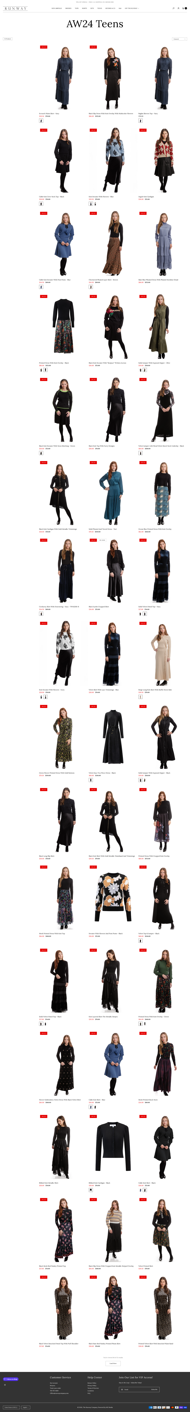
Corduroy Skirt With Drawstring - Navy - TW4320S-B (59, 607)
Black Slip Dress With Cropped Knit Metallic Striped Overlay (111, 1266)
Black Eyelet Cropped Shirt (99, 607)
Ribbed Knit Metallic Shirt (48, 1183)
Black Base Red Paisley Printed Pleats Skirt (104, 1344)
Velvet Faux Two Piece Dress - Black (102, 773)
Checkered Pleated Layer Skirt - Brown (103, 280)
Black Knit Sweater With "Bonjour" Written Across (107, 363)
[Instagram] (5, 1385)
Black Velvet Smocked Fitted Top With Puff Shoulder (58, 1344)
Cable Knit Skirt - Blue (97, 1100)
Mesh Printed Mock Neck (148, 1100)
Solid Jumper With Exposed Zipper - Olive (154, 363)
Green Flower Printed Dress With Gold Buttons (56, 773)
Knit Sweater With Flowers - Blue (101, 197)
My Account (54, 1383)
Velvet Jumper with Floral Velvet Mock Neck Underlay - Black (161, 446)
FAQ (89, 1393)
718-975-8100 (54, 1391)
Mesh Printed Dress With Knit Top (52, 934)
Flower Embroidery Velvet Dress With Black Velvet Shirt (60, 1100)
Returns (52, 1385)
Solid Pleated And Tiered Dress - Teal (102, 529)
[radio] (41, 121)
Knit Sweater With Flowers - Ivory (52, 690)
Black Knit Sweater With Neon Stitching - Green (57, 446)
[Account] (178, 8)
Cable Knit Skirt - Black (147, 1183)
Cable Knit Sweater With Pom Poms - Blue (55, 280)
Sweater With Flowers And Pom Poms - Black (106, 934)
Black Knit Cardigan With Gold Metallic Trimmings (58, 529)
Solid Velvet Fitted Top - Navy (149, 607)
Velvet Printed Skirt (145, 1266)
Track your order (55, 1388)
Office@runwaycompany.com (59, 1393)
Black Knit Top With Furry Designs (102, 446)
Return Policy (92, 1383)
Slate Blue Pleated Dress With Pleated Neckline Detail (158, 280)
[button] (131, 8)
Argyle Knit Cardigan (146, 197)
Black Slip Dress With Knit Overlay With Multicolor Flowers (111, 113)
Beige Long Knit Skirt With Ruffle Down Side (155, 690)
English (25, 1407)
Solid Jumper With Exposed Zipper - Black (154, 773)
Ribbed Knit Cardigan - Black (99, 1183)
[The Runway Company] (15, 8)
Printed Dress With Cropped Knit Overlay (154, 856)
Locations (91, 1391)
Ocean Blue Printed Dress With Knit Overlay (154, 529)
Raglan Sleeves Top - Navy (148, 113)
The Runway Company (90, 1407)
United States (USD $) (11, 1407)
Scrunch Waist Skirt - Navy (49, 113)
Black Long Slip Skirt (46, 856)
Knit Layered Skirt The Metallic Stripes (103, 1017)
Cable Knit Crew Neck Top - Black (51, 197)
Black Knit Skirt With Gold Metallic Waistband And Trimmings (112, 856)
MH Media (109, 1407)
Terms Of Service (93, 1388)
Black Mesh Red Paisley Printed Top (52, 1266)
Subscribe (154, 1389)
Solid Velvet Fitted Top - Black (50, 1017)
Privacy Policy (92, 1385)
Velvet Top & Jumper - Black (148, 934)
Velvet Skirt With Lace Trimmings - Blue (104, 690)
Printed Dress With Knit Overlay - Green (153, 1017)
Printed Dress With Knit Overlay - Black (54, 363)
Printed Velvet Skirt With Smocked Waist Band (155, 1344)
